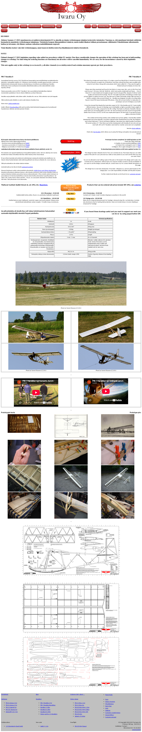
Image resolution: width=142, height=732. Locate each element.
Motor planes (74, 699)
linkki (27, 143)
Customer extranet (110, 717)
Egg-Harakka (97, 132)
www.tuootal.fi (136, 729)
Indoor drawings (110, 701)
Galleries (107, 710)
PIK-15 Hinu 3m (79, 705)
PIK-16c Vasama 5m (11, 709)
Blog (37, 694)
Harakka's (39, 699)
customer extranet (135, 174)
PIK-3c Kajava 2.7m (11, 705)
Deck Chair (108, 706)
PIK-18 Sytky (78, 714)
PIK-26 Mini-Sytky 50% (81, 712)
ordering (137, 185)
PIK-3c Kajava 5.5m (11, 703)
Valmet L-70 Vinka (80, 716)
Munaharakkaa (14, 107)
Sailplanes (4, 699)
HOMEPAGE (4, 694)
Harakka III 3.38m (45, 712)
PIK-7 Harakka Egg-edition (47, 705)
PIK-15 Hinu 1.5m (80, 703)
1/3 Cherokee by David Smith (14, 726)
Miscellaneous (109, 704)
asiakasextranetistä (27, 167)
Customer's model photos (112, 712)
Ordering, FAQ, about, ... (77, 694)
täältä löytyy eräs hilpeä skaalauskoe (45, 170)
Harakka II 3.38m (45, 709)
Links (106, 708)
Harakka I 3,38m (45, 707)
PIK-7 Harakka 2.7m (46, 703)
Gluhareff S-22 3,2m (12, 712)
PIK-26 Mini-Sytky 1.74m (82, 707)
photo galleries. (136, 128)
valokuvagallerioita (13, 103)
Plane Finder (109, 695)
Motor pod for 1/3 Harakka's (48, 714)
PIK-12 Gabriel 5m (11, 707)
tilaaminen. (43, 185)
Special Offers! (109, 715)
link (139, 143)
